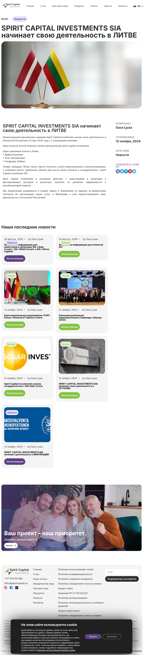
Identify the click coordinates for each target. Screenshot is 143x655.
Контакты (122, 6)
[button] (118, 171)
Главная (30, 6)
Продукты (79, 6)
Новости (108, 6)
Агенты (94, 6)
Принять (93, 636)
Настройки (112, 636)
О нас (43, 6)
